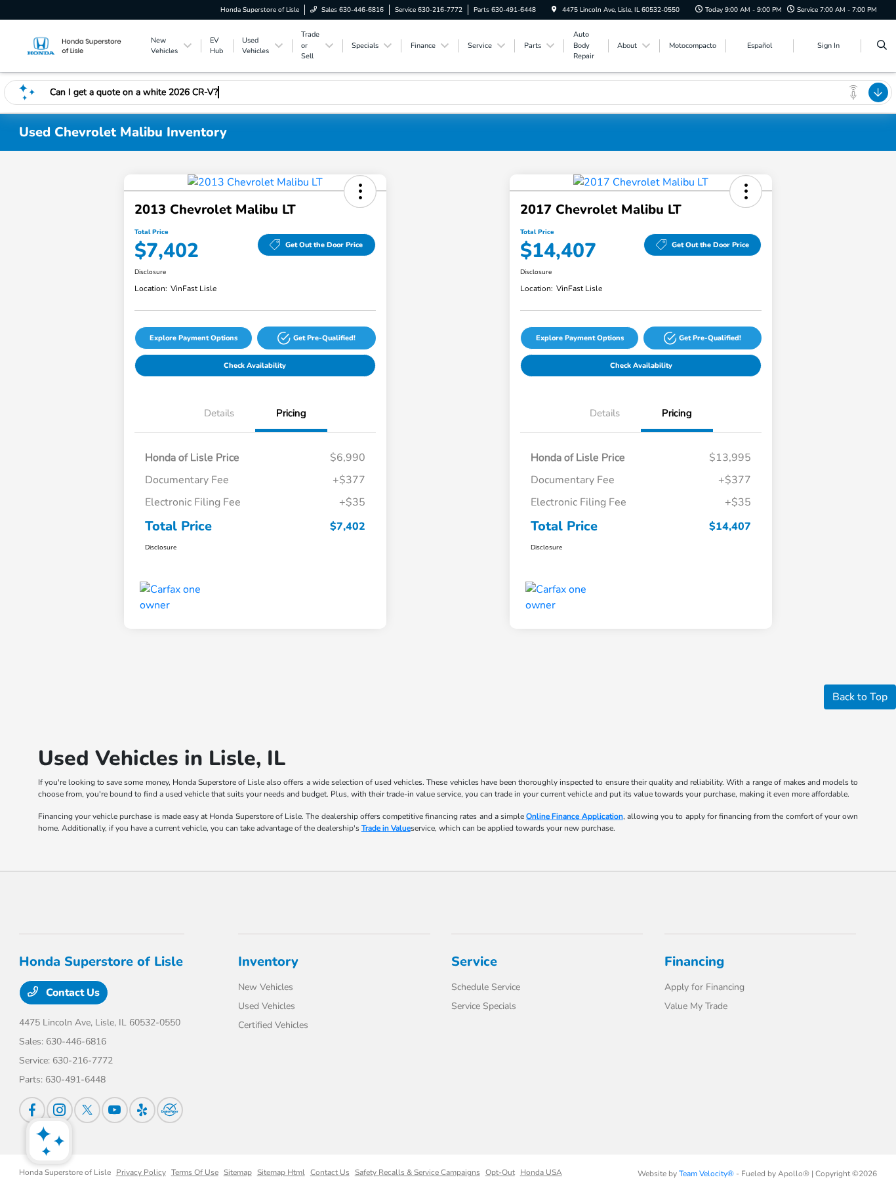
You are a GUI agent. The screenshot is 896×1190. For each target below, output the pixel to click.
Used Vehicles (266, 1006)
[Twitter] (87, 1110)
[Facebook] (32, 1110)
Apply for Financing (704, 987)
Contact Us (71, 992)
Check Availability (255, 365)
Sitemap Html (281, 1172)
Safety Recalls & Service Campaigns (417, 1172)
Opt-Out (500, 1172)
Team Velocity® (706, 1173)
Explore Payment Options (193, 338)
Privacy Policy (141, 1172)
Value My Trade (695, 1006)
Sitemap (238, 1172)
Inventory (268, 961)
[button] (360, 191)
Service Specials (483, 1006)
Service (474, 961)
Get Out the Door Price (324, 245)
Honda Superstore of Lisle (65, 1172)
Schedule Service (485, 987)
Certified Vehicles (273, 1025)
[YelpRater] (142, 1110)
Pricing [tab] (291, 413)
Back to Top (859, 697)
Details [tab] (219, 413)
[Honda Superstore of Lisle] (78, 45)
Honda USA (541, 1172)
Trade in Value (386, 828)
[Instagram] (60, 1110)
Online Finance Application (574, 816)
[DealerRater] (170, 1110)
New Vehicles (265, 987)
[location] (554, 9)
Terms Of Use (194, 1172)
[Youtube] (115, 1110)
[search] (882, 46)
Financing (694, 961)
